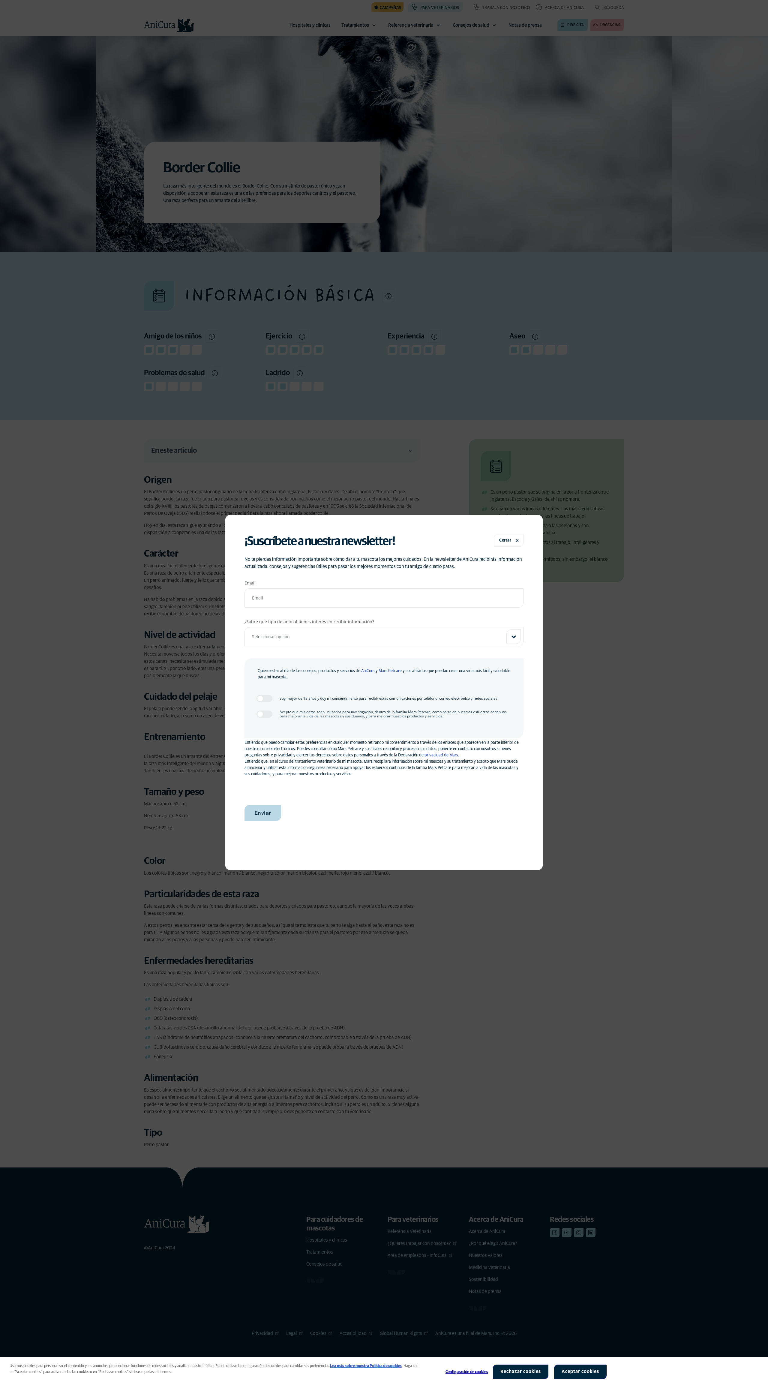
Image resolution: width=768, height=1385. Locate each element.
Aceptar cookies (580, 1371)
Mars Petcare (390, 671)
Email (250, 583)
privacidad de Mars (441, 755)
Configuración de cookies (467, 1372)
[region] (384, 1371)
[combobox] (384, 636)
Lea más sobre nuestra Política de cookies (366, 1366)
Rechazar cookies (520, 1371)
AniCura (368, 671)
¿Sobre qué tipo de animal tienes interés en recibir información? (309, 621)
